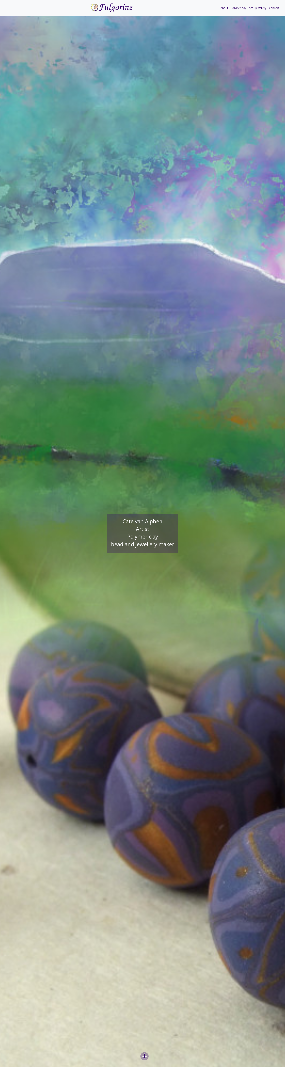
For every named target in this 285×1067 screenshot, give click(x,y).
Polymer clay (238, 8)
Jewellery (260, 8)
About (224, 8)
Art (251, 8)
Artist (142, 529)
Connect (274, 8)
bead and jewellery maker (142, 544)
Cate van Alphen (142, 521)
